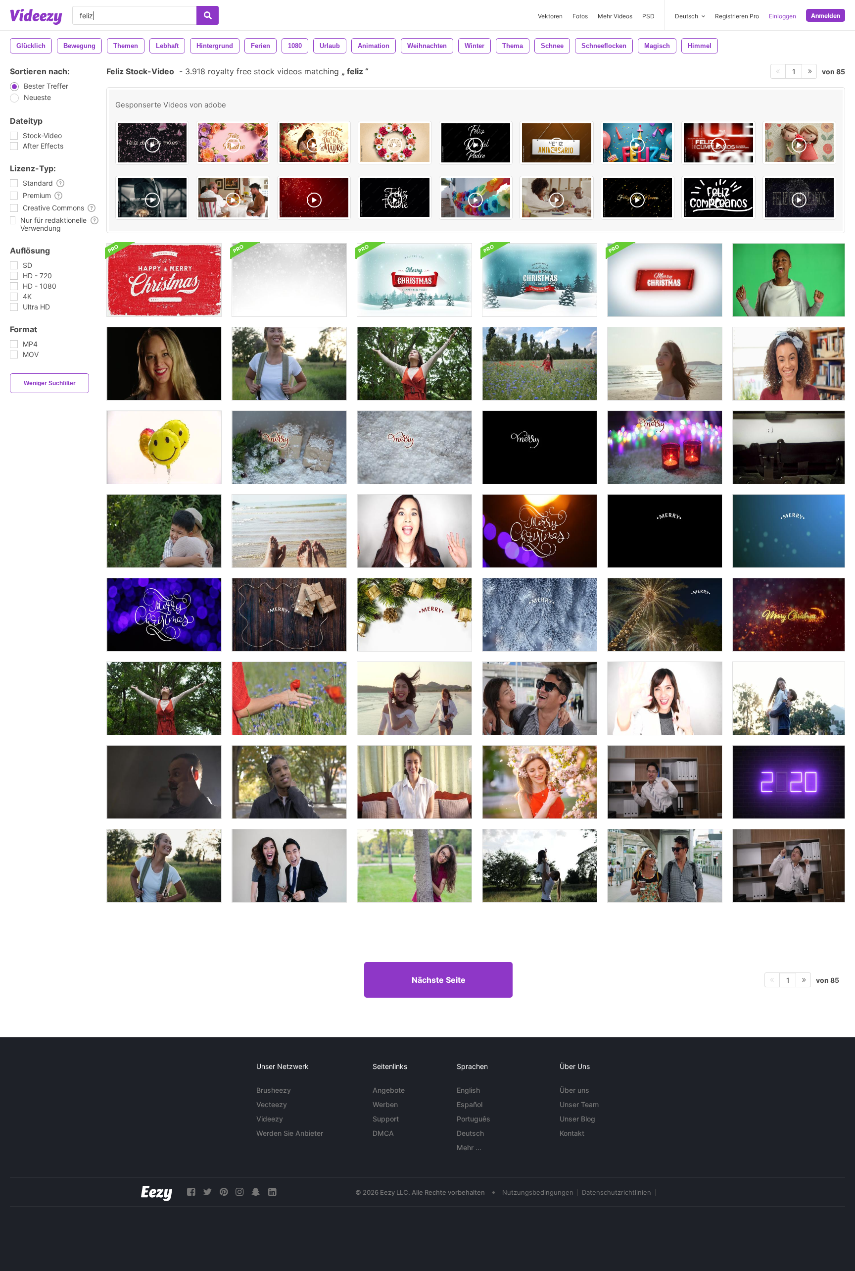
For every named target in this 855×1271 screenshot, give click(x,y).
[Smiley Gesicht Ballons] (164, 447)
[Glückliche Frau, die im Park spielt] (414, 866)
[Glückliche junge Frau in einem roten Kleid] (539, 364)
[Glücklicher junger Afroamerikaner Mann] (289, 782)
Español (469, 1104)
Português (473, 1119)
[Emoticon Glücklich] (788, 447)
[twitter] (207, 1192)
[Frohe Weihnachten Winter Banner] (664, 280)
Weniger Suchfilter (50, 383)
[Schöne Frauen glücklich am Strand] (414, 698)
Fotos (580, 16)
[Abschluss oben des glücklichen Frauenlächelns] (164, 364)
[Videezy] (36, 17)
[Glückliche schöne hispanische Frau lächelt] (788, 364)
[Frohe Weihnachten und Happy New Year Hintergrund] (164, 280)
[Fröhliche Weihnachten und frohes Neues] (788, 615)
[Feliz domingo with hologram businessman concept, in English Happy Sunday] (152, 198)
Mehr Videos (615, 16)
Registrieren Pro (737, 16)
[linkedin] (272, 1192)
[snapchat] (255, 1192)
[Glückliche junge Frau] (414, 782)
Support (386, 1119)
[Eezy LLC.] (156, 1192)
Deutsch (470, 1133)
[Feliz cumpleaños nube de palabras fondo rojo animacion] (718, 143)
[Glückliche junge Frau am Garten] (539, 782)
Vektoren (550, 16)
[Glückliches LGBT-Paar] (788, 698)
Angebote (389, 1090)
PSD (648, 16)
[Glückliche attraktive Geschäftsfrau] (414, 531)
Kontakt (572, 1133)
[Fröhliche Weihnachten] (539, 531)
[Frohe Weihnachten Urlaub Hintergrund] (539, 280)
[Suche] (207, 15)
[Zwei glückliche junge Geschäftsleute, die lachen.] (289, 866)
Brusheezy (273, 1090)
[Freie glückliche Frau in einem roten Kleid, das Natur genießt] (289, 698)
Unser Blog (577, 1119)
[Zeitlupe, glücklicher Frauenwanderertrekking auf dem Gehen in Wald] (289, 364)
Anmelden (825, 15)
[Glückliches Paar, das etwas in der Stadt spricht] (539, 698)
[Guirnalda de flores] (476, 198)
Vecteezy (271, 1104)
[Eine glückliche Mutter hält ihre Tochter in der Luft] (539, 866)
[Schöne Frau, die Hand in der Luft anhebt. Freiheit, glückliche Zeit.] (414, 364)
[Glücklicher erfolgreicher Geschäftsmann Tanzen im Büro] (664, 782)
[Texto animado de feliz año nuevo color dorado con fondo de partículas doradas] (637, 198)
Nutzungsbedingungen (537, 1192)
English (468, 1090)
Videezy (269, 1119)
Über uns (574, 1090)
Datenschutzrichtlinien (616, 1192)
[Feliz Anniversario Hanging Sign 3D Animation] (556, 143)
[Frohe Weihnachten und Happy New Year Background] (289, 280)
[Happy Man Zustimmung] (164, 782)
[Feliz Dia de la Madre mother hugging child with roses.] (314, 142)
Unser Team (579, 1104)
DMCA (383, 1133)
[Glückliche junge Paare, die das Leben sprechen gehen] (664, 866)
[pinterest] (224, 1192)
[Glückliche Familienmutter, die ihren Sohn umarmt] (164, 531)
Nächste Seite (439, 980)
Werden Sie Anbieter (289, 1133)
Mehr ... (469, 1147)
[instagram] (239, 1192)
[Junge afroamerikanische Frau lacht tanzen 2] (788, 280)
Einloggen (782, 16)
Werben (385, 1104)
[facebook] (191, 1192)
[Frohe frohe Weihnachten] (289, 447)
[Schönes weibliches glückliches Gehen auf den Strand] (664, 364)
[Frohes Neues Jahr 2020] (788, 782)
